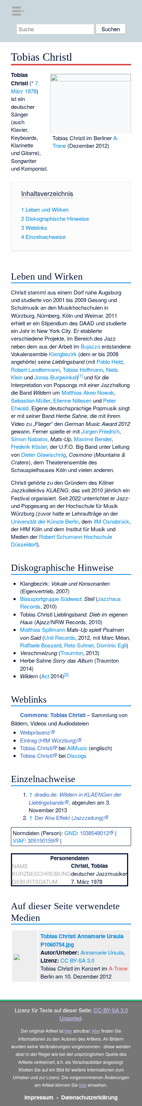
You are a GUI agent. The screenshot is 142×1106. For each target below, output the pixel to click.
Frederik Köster (29, 446)
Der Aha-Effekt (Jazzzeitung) (69, 817)
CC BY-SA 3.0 (77, 960)
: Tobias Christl (53, 715)
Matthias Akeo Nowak (88, 392)
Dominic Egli (111, 645)
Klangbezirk (63, 354)
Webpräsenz (35, 732)
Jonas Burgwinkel (55, 377)
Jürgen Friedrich (100, 431)
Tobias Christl (36, 748)
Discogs (77, 755)
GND (70, 833)
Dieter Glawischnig (43, 454)
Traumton (71, 652)
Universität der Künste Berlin (45, 521)
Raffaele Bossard (40, 645)
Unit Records (59, 637)
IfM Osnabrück (111, 521)
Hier (96, 1031)
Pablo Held (109, 361)
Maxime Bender (92, 439)
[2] (66, 674)
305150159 (41, 840)
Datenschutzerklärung (89, 1097)
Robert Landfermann (35, 369)
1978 (30, 91)
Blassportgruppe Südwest (50, 598)
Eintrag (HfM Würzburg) (48, 740)
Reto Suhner (79, 645)
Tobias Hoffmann (83, 369)
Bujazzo (90, 346)
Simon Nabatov (29, 439)
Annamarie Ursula (101, 952)
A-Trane (118, 968)
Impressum (39, 1097)
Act (45, 676)
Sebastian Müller (30, 400)
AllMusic (77, 748)
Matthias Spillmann (42, 629)
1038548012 (94, 833)
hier (68, 1031)
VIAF (19, 840)
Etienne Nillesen (72, 400)
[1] (80, 375)
